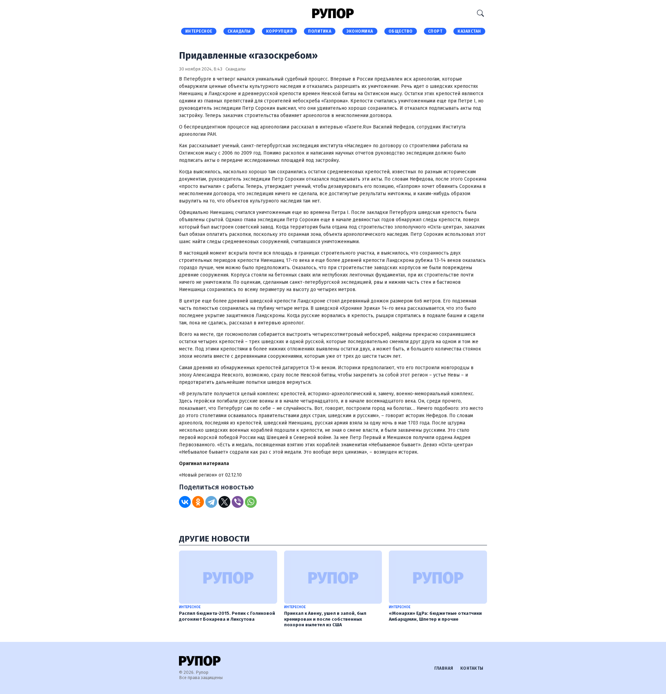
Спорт (435, 31)
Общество (400, 31)
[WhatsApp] (251, 502)
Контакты (472, 668)
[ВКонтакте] (185, 502)
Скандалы (239, 31)
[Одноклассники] (198, 502)
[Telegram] (211, 502)
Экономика (360, 31)
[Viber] (238, 502)
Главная (443, 668)
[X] (224, 502)
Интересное (198, 31)
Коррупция (279, 31)
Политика (319, 31)
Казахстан (469, 31)
